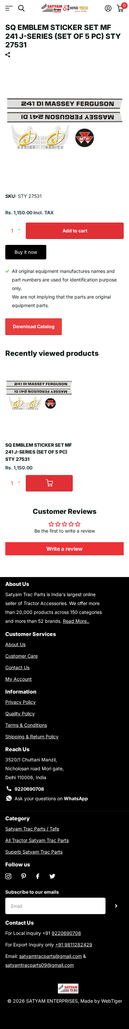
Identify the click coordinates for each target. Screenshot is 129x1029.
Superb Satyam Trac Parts (34, 852)
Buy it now (26, 252)
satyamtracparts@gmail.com (50, 956)
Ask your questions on (51, 798)
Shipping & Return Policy (32, 736)
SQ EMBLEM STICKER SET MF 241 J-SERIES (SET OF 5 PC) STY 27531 (38, 452)
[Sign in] (108, 8)
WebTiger (111, 1001)
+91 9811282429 (73, 944)
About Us (15, 644)
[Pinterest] (23, 876)
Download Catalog (34, 326)
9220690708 (29, 789)
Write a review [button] (64, 548)
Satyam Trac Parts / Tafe (32, 828)
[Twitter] (52, 876)
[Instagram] (8, 876)
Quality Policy (20, 713)
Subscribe (116, 906)
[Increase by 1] (20, 225)
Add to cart (75, 230)
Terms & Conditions (26, 725)
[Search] (21, 8)
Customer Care (21, 656)
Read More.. (76, 621)
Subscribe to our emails (32, 892)
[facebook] (37, 876)
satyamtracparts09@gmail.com (39, 965)
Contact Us (17, 667)
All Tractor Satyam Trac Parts (37, 840)
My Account (18, 679)
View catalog (9, 8)
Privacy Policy (20, 702)
